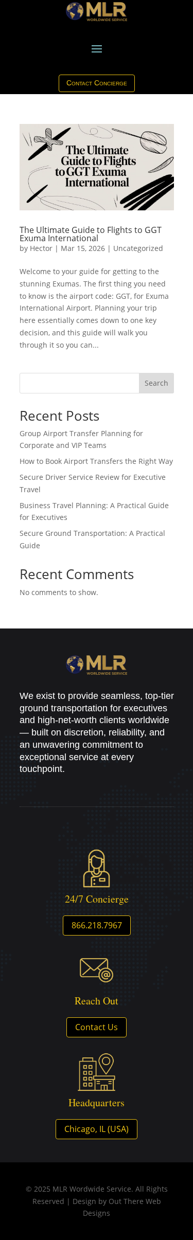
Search (156, 383)
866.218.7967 (97, 925)
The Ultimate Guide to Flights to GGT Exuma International (91, 234)
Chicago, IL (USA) (96, 1129)
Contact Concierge (96, 83)
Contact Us (96, 1027)
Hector (41, 248)
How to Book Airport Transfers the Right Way (96, 461)
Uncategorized (138, 248)
